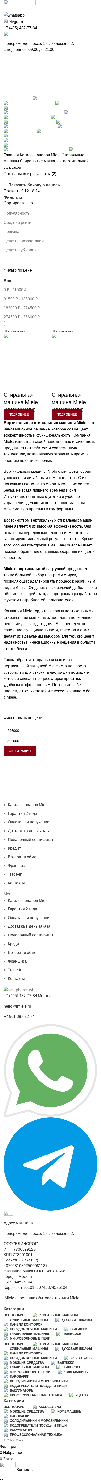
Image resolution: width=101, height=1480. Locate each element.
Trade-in (15, 874)
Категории (14, 92)
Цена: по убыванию (21, 250)
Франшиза (13, 799)
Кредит (73, 792)
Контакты (32, 799)
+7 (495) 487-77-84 (20, 28)
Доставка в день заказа (45, 792)
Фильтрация (20, 751)
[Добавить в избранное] (10, 385)
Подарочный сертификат (30, 840)
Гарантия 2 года (60, 786)
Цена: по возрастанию (24, 241)
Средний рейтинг (19, 222)
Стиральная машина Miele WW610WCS (21, 402)
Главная (12, 155)
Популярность (17, 213)
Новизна (11, 232)
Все (7, 281)
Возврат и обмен (23, 857)
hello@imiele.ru (17, 1006)
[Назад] (10, 59)
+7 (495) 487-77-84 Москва (27, 996)
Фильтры (13, 197)
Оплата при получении (28, 822)
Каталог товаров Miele (41, 155)
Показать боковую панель (34, 185)
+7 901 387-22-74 (19, 1016)
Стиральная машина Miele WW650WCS (69, 402)
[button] (50, 894)
